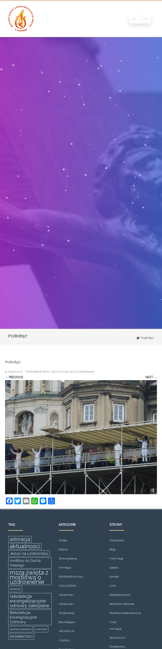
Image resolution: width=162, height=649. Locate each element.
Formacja (65, 567)
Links (112, 585)
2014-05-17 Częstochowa (78, 371)
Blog (112, 549)
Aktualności (66, 594)
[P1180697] (81, 437)
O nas (113, 622)
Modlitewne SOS (119, 594)
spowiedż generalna (20, 629)
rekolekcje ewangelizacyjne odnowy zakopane (29, 600)
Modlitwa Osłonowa (121, 603)
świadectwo (21, 636)
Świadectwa (117, 646)
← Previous (14, 377)
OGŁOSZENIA (68, 585)
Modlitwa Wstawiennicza (125, 613)
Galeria (63, 549)
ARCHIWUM (66, 631)
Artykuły (64, 640)
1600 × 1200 (50, 371)
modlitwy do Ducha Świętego (25, 563)
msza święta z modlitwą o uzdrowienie (29, 577)
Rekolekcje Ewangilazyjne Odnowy (23, 617)
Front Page (116, 558)
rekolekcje (15, 589)
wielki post (41, 629)
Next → (151, 377)
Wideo (63, 540)
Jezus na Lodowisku (29, 553)
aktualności (25, 546)
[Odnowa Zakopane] (21, 35)
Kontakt (114, 576)
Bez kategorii (67, 622)
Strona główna (68, 558)
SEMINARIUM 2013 (71, 576)
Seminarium (117, 637)
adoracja (20, 539)
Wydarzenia (66, 613)
